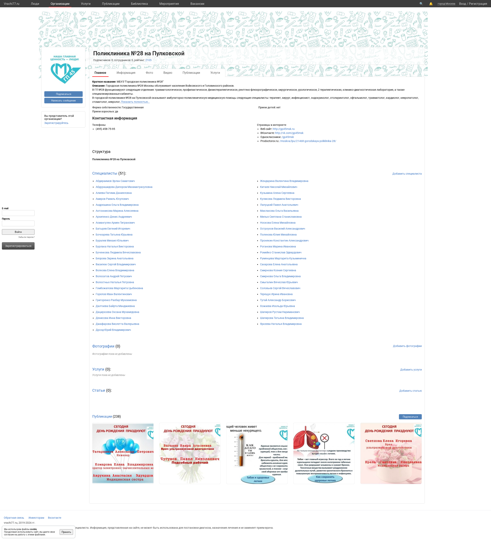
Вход (462, 4)
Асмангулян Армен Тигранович (115, 222)
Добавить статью (410, 390)
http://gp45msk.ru (284, 128)
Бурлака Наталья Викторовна (115, 246)
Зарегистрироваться (18, 245)
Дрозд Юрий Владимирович (113, 329)
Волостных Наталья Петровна (115, 282)
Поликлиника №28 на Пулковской (113, 159)
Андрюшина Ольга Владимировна (117, 204)
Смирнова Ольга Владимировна (280, 276)
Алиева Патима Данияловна (114, 192)
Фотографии (103, 346)
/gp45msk (288, 137)
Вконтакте (54, 517)
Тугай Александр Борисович (278, 300)
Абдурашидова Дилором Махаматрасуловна (124, 186)
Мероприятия (169, 4)
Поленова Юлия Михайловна (278, 234)
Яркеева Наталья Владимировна (281, 323)
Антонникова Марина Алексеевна (117, 210)
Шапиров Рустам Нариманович (280, 312)
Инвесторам (36, 517)
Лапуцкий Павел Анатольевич (279, 204)
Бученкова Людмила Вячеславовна (118, 252)
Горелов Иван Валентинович (114, 294)
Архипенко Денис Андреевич (114, 216)
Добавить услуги (411, 369)
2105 (148, 60)
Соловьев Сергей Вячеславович (280, 288)
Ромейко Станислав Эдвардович (281, 252)
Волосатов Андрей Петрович (114, 276)
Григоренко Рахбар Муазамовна (116, 300)
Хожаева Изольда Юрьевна (277, 306)
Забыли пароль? (26, 237)
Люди (35, 4)
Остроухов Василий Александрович (282, 228)
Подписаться (63, 94)
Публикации (110, 4)
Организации (60, 4)
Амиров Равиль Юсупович (112, 198)
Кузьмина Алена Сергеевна (277, 192)
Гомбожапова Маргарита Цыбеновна (119, 288)
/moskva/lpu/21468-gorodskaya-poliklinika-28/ (308, 141)
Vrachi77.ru (11, 4)
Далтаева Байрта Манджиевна (115, 306)
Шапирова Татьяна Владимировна (282, 317)
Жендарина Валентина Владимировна (284, 180)
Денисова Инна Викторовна (113, 317)
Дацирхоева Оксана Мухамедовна (117, 312)
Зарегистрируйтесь (56, 122)
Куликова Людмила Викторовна (280, 198)
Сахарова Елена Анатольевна (279, 264)
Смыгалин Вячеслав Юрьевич (279, 282)
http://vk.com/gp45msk (289, 132)
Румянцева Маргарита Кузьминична (283, 258)
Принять (66, 532)
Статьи (98, 390)
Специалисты (104, 173)
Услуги (86, 4)
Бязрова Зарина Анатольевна (114, 258)
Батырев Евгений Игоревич (113, 228)
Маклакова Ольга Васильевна (279, 210)
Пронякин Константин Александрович (284, 240)
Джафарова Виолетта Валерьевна (117, 323)
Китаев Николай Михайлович (278, 186)
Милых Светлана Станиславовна (281, 216)
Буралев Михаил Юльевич (112, 240)
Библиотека (139, 4)
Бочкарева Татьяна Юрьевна (114, 234)
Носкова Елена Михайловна (278, 222)
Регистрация (478, 4)
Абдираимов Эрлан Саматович (115, 180)
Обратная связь (14, 517)
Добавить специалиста (407, 173)
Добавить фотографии (407, 346)
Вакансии (197, 4)
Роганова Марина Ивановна (278, 246)
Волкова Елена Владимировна (115, 270)
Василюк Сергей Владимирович (116, 264)
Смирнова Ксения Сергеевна (278, 270)
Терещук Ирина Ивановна (276, 294)
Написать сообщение (63, 100)
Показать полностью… (135, 101)
